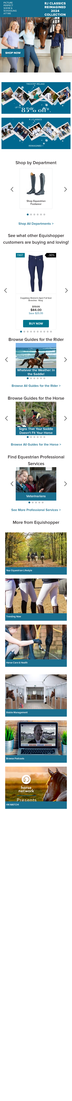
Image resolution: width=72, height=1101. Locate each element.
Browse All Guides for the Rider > (36, 386)
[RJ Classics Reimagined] (36, 134)
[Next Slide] (63, 189)
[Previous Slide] (9, 189)
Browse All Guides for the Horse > (36, 444)
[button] (28, 214)
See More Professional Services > (36, 510)
